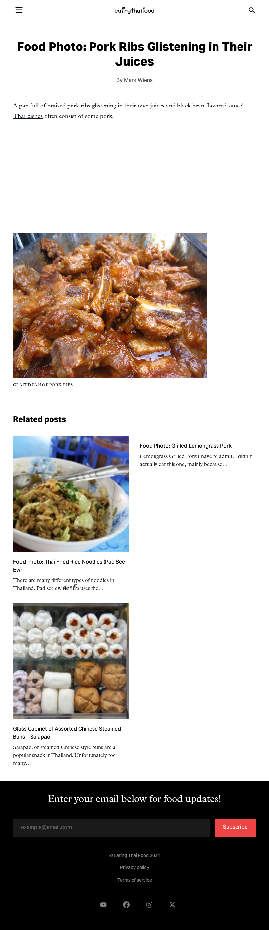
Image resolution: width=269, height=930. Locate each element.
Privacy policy (134, 868)
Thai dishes (28, 117)
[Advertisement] (134, 187)
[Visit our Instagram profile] (149, 905)
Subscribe (235, 827)
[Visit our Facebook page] (126, 905)
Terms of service (134, 880)
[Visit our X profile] (172, 905)
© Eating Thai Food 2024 (134, 856)
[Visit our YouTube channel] (103, 905)
